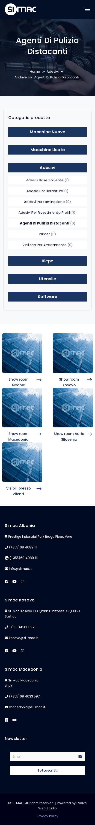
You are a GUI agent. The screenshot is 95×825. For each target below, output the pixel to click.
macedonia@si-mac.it (27, 707)
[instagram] (22, 581)
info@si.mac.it (20, 568)
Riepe (47, 261)
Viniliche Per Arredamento (44, 244)
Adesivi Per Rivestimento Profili (44, 212)
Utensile (47, 279)
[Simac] (20, 9)
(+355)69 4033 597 (24, 696)
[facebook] (6, 581)
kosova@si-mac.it (23, 638)
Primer (44, 234)
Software (47, 296)
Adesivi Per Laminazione (44, 201)
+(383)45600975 (22, 627)
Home (35, 71)
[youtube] (14, 581)
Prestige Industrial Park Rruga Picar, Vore (40, 536)
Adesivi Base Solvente (45, 180)
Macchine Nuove (47, 132)
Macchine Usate (47, 149)
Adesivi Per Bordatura (45, 190)
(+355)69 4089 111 (23, 547)
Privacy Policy (47, 816)
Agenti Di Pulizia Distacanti (44, 223)
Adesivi (53, 71)
